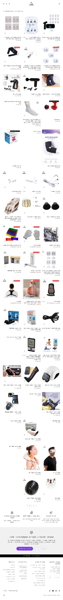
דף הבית (12, 567)
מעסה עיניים (56, 472)
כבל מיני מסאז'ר (55, 191)
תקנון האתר (11, 574)
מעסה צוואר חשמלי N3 (35, 472)
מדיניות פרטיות (10, 576)
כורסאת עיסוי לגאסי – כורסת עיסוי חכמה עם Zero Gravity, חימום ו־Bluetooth (12, 218)
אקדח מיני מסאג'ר (36, 94)
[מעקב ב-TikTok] (50, 591)
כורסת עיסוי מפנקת (55, 245)
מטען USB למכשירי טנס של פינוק (51, 328)
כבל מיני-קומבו (36, 191)
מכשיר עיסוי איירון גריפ (14, 337)
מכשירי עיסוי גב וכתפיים (38, 565)
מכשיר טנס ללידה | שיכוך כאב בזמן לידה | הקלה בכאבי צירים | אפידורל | (51, 357)
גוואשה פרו (57, 119)
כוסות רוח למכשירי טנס (53, 216)
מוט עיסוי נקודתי (36, 270)
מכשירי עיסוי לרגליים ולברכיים (39, 568)
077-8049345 (27, 555)
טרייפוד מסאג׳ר (16, 166)
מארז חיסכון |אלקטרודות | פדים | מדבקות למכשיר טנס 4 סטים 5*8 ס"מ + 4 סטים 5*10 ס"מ (51, 272)
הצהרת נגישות (11, 579)
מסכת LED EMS (56, 421)
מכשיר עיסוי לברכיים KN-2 (52, 385)
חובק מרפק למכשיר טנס (54, 166)
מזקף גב (19, 301)
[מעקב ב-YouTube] (53, 591)
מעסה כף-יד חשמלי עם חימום (33, 439)
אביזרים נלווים (40, 578)
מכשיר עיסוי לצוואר (35, 394)
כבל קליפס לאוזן (16, 191)
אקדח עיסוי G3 (17, 94)
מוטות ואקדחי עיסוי (39, 571)
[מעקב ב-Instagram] (56, 591)
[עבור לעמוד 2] (27, 505)
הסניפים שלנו (23, 576)
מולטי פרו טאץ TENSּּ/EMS (14, 270)
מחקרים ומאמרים (10, 572)
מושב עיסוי (57, 301)
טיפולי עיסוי (37, 131)
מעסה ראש (57, 498)
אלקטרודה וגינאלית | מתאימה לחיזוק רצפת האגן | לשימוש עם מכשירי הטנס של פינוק (32, 67)
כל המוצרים (11, 581)
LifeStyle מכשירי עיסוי (38, 573)
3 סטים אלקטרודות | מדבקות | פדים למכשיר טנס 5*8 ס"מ (33, 39)
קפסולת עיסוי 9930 (40, 585)
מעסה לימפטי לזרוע (16, 421)
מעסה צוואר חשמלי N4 (15, 446)
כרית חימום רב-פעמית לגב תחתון (12, 245)
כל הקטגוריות (41, 580)
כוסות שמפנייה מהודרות (34, 216)
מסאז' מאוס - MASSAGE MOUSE (13, 412)
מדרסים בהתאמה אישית (39, 582)
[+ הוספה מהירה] (44, 33)
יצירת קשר (24, 578)
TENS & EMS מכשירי (40, 576)
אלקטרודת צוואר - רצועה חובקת (51, 94)
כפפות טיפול (37, 245)
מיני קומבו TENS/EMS (15, 328)
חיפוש (13, 565)
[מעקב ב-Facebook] (59, 591)
